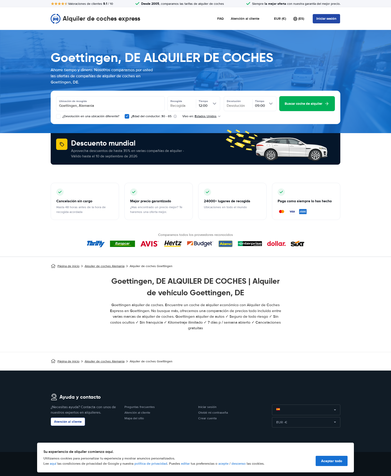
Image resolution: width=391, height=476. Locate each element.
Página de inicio (68, 266)
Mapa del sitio (134, 418)
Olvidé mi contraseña (213, 413)
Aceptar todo (331, 461)
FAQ (220, 18)
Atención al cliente (245, 18)
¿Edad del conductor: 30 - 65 (151, 116)
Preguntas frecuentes (139, 407)
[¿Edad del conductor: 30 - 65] (127, 116)
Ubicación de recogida (73, 101)
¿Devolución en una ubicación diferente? (90, 116)
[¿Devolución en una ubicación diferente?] (58, 116)
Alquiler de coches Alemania (104, 266)
